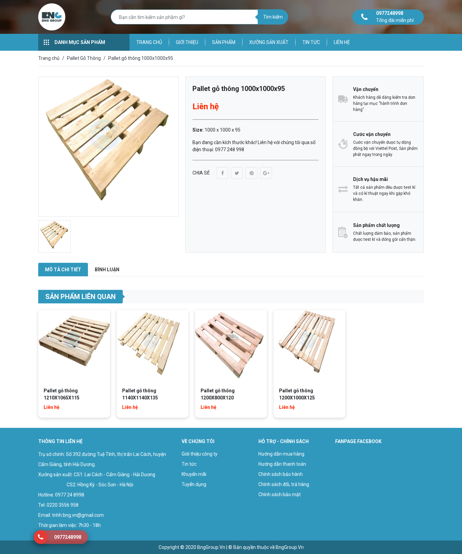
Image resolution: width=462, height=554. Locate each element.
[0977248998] (40, 537)
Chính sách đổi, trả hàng (283, 484)
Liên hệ (342, 42)
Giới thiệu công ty (199, 454)
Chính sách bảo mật (279, 494)
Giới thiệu (187, 42)
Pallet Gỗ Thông (84, 58)
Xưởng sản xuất (268, 42)
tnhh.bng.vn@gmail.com (78, 515)
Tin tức (311, 42)
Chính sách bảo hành (280, 474)
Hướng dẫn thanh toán (282, 464)
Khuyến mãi (194, 474)
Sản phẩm (223, 42)
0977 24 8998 (69, 495)
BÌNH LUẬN (107, 269)
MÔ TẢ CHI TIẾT (63, 269)
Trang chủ (149, 42)
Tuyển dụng (194, 484)
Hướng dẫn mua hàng (281, 454)
